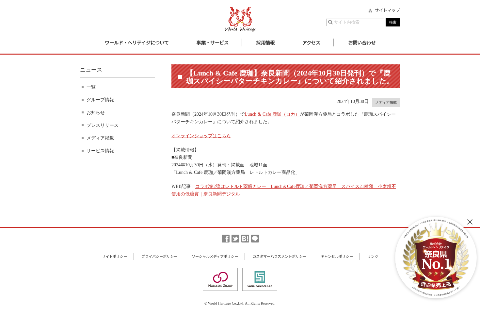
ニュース (91, 70)
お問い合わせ (362, 42)
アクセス (311, 42)
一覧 (91, 87)
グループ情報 (100, 99)
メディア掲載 (100, 138)
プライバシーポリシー (159, 256)
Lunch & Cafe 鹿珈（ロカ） (272, 114)
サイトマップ (387, 10)
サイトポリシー (114, 256)
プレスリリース (103, 125)
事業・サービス (213, 42)
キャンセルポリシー (337, 256)
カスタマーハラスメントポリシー (279, 256)
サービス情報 (100, 150)
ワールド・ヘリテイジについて (137, 42)
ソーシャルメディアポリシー (215, 256)
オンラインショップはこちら (201, 135)
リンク (372, 256)
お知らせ (96, 112)
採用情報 (265, 42)
